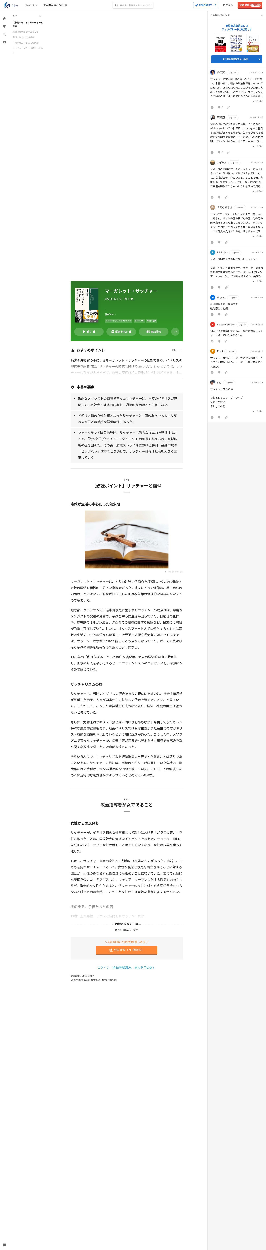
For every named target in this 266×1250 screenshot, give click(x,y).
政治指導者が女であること (25, 31)
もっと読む (257, 101)
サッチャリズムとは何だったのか (27, 50)
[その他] (175, 332)
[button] (236, 90)
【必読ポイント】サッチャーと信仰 (27, 24)
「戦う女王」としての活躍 (25, 42)
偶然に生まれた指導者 (23, 37)
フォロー (232, 72)
